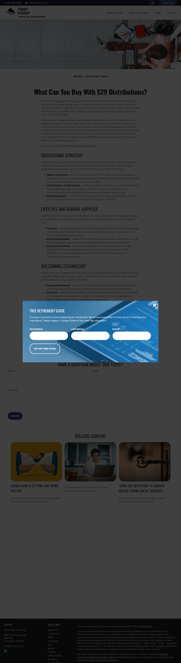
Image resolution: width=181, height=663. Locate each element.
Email (116, 329)
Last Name (77, 329)
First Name (36, 329)
